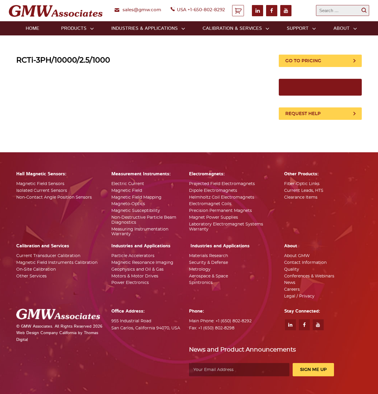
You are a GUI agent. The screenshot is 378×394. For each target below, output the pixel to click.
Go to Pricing (303, 61)
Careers (292, 289)
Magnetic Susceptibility (135, 211)
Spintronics (201, 283)
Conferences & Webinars (309, 276)
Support (298, 28)
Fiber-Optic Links (302, 184)
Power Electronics (130, 283)
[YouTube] (285, 10)
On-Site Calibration (36, 269)
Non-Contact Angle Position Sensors (54, 197)
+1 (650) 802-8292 (234, 321)
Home (32, 28)
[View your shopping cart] (238, 10)
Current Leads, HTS (303, 191)
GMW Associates (36, 326)
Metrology (200, 269)
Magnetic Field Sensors (40, 184)
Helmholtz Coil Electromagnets (221, 197)
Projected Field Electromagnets (222, 184)
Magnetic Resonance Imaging (142, 263)
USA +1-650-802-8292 (201, 10)
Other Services (31, 276)
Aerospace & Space (208, 276)
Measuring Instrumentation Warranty (139, 231)
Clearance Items (300, 197)
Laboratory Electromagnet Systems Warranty (226, 226)
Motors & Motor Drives (134, 276)
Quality (291, 269)
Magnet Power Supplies (213, 217)
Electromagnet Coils (210, 204)
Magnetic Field (126, 191)
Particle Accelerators (132, 256)
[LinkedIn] (257, 10)
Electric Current (127, 184)
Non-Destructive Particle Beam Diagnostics (143, 220)
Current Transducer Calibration (48, 256)
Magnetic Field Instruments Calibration (56, 263)
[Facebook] (271, 10)
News (289, 283)
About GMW (297, 256)
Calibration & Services (232, 28)
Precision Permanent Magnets (220, 211)
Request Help (303, 114)
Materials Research (208, 256)
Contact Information (305, 263)
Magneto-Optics (128, 204)
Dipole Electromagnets (213, 191)
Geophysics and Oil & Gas (137, 269)
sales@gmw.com (142, 10)
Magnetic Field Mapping (136, 197)
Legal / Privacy (299, 296)
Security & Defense (208, 263)
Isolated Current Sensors (41, 191)
